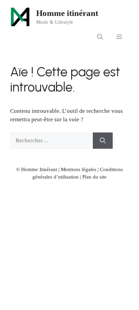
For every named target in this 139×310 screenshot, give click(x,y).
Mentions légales (78, 169)
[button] (100, 37)
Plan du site (94, 177)
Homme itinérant (67, 13)
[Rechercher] (103, 140)
